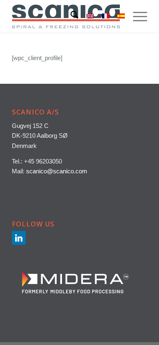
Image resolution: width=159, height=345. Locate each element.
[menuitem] (70, 16)
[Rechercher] (70, 16)
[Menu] (136, 16)
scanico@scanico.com (56, 171)
